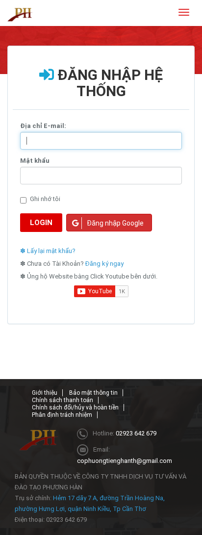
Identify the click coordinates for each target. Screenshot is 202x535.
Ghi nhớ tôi (45, 199)
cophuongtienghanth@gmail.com (124, 460)
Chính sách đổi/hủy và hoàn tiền (75, 407)
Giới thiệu (44, 392)
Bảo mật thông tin (93, 392)
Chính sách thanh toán (62, 400)
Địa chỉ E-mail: (43, 125)
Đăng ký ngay (104, 263)
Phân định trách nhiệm (62, 414)
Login (41, 222)
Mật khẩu (35, 160)
